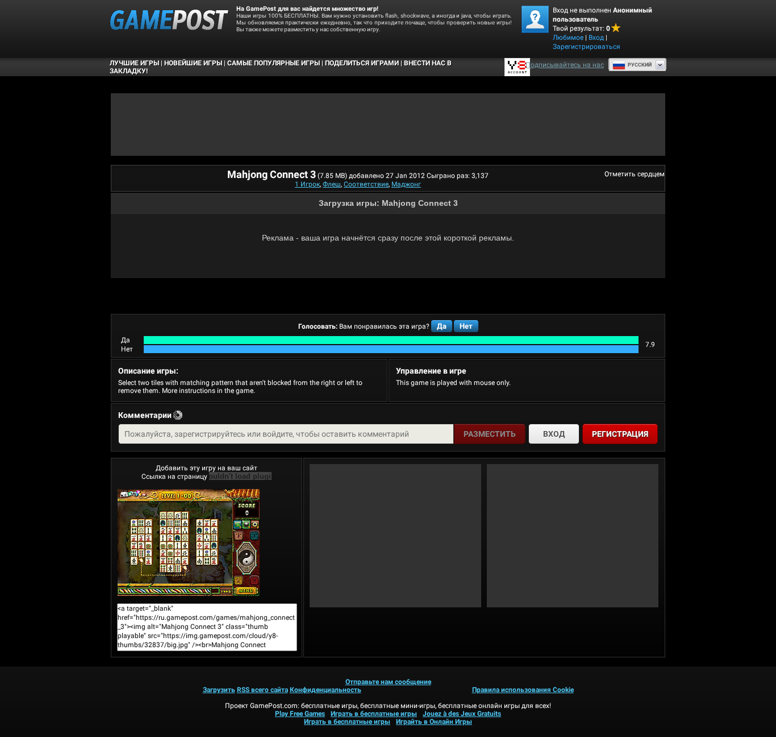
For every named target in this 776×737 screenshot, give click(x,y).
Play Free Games (300, 714)
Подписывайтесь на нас (564, 65)
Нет (466, 326)
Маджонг (406, 184)
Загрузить (219, 690)
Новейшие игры (193, 63)
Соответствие (366, 184)
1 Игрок (307, 184)
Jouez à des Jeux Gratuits (462, 714)
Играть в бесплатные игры (374, 714)
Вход (596, 38)
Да (442, 326)
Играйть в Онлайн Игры (434, 722)
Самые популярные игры (273, 63)
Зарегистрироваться (586, 47)
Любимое (568, 38)
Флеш (332, 184)
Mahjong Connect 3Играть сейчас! (206, 542)
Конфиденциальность (325, 690)
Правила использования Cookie (523, 690)
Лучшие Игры (134, 63)
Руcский (640, 65)
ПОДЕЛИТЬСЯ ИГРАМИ (362, 63)
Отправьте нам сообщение (388, 682)
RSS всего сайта (262, 690)
